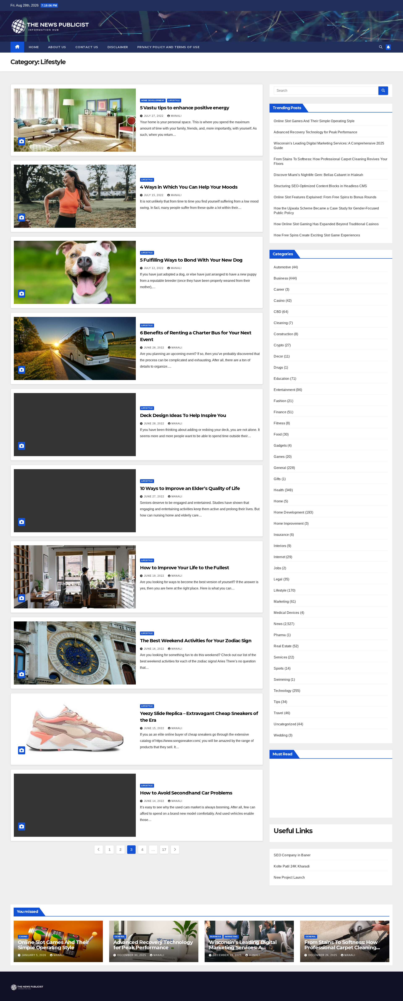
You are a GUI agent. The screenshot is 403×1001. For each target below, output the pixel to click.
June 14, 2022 (154, 801)
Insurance (281, 534)
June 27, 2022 (154, 496)
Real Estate (283, 646)
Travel (278, 713)
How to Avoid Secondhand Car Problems (186, 793)
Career (279, 289)
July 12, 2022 (154, 268)
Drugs (278, 367)
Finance (280, 412)
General (280, 468)
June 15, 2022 (154, 728)
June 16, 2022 (154, 648)
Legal (278, 579)
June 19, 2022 (154, 575)
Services (280, 657)
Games (279, 456)
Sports (279, 668)
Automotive (282, 267)
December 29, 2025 (227, 955)
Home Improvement (289, 523)
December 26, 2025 (323, 955)
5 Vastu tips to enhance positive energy (184, 108)
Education (281, 378)
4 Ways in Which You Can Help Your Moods (188, 187)
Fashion (280, 401)
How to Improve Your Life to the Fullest (184, 568)
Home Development (152, 100)
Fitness (279, 423)
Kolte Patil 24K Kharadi (292, 866)
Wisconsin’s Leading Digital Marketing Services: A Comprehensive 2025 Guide (243, 947)
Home (34, 47)
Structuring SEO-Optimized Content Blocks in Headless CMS (320, 186)
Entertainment (284, 390)
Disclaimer (117, 47)
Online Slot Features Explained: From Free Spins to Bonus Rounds (325, 197)
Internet (279, 557)
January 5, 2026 (34, 955)
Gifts (277, 479)
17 (164, 849)
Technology (282, 690)
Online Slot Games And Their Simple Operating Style (314, 121)
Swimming (282, 679)
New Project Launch (289, 877)
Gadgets (280, 445)
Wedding (280, 735)
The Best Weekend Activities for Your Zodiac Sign (195, 641)
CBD (277, 312)
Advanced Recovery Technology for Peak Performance (315, 132)
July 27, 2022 (154, 115)
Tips (277, 702)
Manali (176, 115)
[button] (380, 47)
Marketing (281, 601)
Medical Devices (286, 612)
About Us (57, 47)
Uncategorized (285, 724)
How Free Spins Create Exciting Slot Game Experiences (317, 235)
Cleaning (281, 323)
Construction (283, 334)
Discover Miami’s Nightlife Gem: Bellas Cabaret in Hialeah (318, 175)
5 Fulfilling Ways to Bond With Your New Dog (191, 260)
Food (278, 434)
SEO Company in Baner (292, 855)
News (278, 624)
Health (279, 490)
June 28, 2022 (154, 347)
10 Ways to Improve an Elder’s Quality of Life (190, 488)
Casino (279, 300)
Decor (278, 356)
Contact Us (86, 47)
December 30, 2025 (132, 955)
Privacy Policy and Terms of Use (168, 47)
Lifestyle (174, 100)
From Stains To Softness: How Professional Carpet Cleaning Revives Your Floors (340, 947)
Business (281, 278)
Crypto (279, 345)
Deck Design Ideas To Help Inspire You (183, 415)
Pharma (280, 635)
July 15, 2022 (154, 195)
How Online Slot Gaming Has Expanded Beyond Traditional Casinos (326, 224)
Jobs (277, 568)
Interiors (280, 546)
